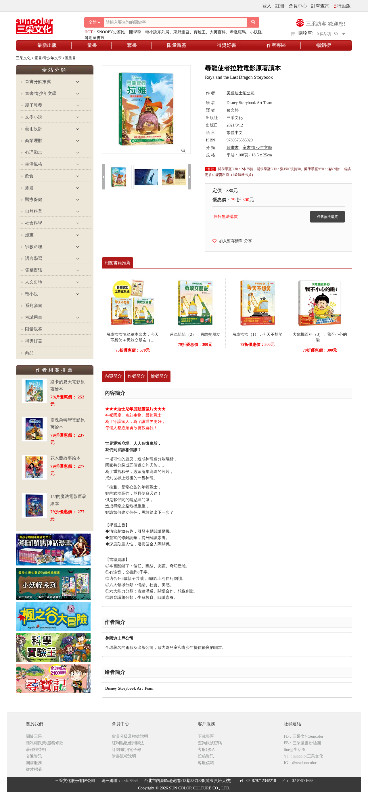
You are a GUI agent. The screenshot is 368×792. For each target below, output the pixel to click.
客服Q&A (206, 749)
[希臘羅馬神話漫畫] (53, 549)
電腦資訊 (33, 270)
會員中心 (298, 5)
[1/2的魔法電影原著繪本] (34, 505)
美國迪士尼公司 (119, 638)
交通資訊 (34, 756)
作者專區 (276, 45)
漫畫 (29, 235)
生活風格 (33, 164)
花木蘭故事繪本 (65, 458)
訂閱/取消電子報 (126, 749)
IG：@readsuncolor (300, 763)
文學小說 (33, 117)
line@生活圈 (295, 749)
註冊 (280, 5)
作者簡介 (136, 376)
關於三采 (34, 736)
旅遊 (29, 187)
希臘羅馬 (238, 32)
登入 (266, 5)
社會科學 (33, 223)
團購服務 (34, 763)
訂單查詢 (320, 5)
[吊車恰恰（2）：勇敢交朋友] (194, 302)
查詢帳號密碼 (210, 743)
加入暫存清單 (229, 241)
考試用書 (33, 317)
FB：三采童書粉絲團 (302, 743)
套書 (132, 45)
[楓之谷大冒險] (53, 616)
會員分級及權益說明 (130, 736)
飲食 (29, 176)
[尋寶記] (53, 678)
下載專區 (206, 736)
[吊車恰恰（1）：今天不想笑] (257, 302)
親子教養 (33, 105)
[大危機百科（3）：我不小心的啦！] (320, 302)
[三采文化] (44, 24)
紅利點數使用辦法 (128, 743)
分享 (248, 241)
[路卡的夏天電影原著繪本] (34, 390)
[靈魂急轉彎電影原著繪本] (34, 429)
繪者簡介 (159, 376)
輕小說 (31, 294)
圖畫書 (233, 147)
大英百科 (218, 32)
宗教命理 (33, 246)
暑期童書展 (95, 38)
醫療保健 (33, 199)
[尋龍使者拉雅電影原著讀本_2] (174, 176)
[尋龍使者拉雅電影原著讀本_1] (146, 176)
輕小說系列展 (157, 32)
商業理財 (33, 140)
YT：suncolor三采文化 (303, 756)
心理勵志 (33, 152)
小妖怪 (256, 32)
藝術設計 (33, 128)
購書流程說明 (124, 756)
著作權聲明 (36, 749)
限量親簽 (177, 45)
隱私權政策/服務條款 (44, 743)
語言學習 (33, 258)
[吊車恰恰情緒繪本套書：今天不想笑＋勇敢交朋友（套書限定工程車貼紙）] (132, 302)
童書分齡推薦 (38, 81)
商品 (29, 352)
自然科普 (33, 211)
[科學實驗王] (53, 647)
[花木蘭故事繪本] (34, 467)
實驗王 (199, 32)
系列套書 (33, 305)
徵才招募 (34, 769)
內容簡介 (113, 376)
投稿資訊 (206, 756)
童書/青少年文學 (40, 93)
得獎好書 (226, 45)
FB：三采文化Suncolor (303, 736)
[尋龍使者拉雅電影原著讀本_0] (119, 176)
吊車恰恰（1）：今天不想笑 (257, 334)
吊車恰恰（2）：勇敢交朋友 (195, 334)
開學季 (135, 32)
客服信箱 (206, 763)
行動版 (344, 5)
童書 (92, 45)
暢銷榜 (323, 45)
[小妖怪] (53, 583)
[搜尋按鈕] (253, 22)
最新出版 (47, 45)
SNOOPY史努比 (111, 32)
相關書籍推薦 (118, 262)
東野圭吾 (181, 32)
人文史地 (33, 282)
